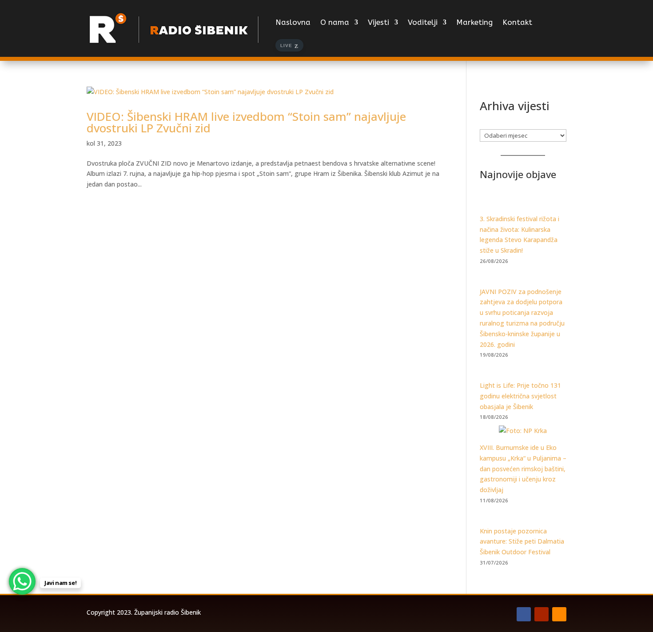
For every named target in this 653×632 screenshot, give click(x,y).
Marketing (474, 22)
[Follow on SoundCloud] (559, 614)
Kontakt (517, 22)
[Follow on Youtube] (541, 614)
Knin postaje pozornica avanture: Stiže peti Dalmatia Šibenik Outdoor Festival (522, 541)
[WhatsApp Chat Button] (22, 581)
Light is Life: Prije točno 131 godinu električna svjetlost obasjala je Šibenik (520, 396)
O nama (334, 22)
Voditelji (423, 22)
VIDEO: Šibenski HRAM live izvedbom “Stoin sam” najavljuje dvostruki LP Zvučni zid (246, 122)
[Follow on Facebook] (524, 614)
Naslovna (293, 22)
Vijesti (378, 22)
